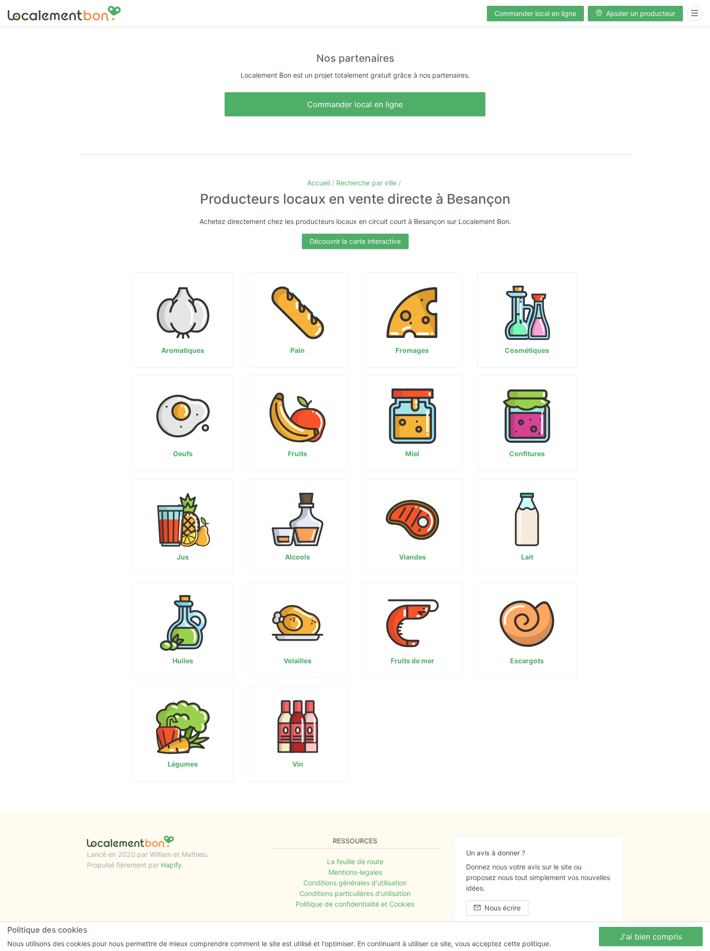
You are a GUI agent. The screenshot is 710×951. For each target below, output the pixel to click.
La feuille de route (355, 861)
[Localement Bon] (64, 13)
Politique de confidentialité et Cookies (355, 904)
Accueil (319, 183)
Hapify (171, 865)
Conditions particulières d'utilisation (355, 893)
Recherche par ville (367, 183)
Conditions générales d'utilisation (355, 883)
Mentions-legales (355, 872)
